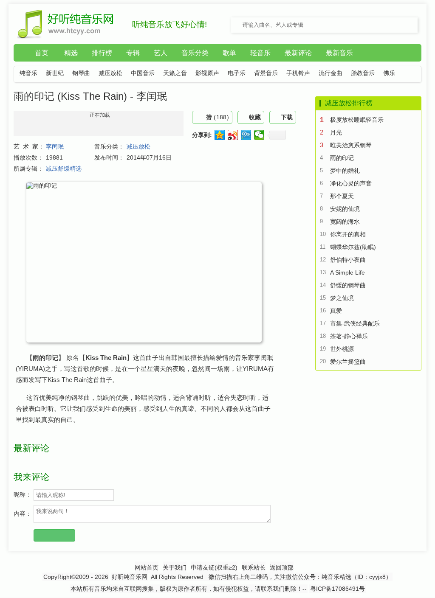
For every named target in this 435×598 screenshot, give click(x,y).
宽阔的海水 (345, 221)
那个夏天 (342, 196)
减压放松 (110, 73)
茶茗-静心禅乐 (349, 336)
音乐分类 (195, 52)
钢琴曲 (81, 73)
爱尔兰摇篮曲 (348, 361)
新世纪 (55, 73)
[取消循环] (19, 148)
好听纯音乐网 (129, 576)
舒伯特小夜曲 (348, 259)
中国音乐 (143, 73)
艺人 (160, 52)
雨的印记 (342, 157)
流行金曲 (330, 73)
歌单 (229, 52)
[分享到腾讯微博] (246, 135)
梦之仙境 (342, 298)
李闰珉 (55, 146)
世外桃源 (342, 348)
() (217, 117)
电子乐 (237, 73)
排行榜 (102, 52)
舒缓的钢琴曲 (348, 285)
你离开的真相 (348, 234)
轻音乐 (260, 52)
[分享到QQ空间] (220, 135)
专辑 (133, 52)
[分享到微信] (259, 135)
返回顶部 (282, 567)
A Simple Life (347, 272)
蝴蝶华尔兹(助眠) (353, 247)
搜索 (398, 25)
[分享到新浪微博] (233, 135)
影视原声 (207, 73)
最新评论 (298, 52)
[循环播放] (19, 140)
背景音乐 (266, 73)
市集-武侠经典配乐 (355, 323)
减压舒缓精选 (64, 168)
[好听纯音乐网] (65, 37)
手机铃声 (298, 73)
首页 (41, 52)
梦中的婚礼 (345, 170)
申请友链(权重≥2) (214, 567)
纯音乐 (28, 73)
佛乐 (389, 73)
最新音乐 (339, 52)
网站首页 (146, 567)
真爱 (336, 310)
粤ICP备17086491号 (337, 588)
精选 (71, 52)
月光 (336, 132)
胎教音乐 (363, 73)
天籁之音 (175, 73)
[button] (22, 121)
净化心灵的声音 (351, 183)
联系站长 (254, 567)
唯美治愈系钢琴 (351, 145)
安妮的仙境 (345, 208)
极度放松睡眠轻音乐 (357, 119)
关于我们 (174, 567)
